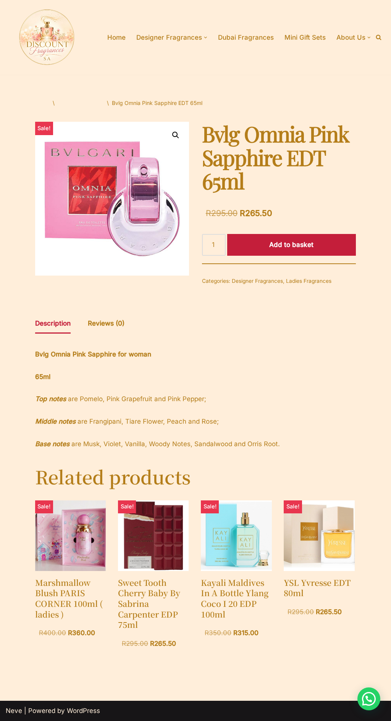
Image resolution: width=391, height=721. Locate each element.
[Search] (378, 37)
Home (116, 37)
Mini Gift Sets (305, 37)
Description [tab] (53, 323)
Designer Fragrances (257, 281)
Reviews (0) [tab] (106, 323)
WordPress (83, 711)
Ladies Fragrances (81, 103)
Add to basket (291, 244)
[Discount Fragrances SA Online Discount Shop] (47, 37)
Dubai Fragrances (246, 37)
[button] (205, 37)
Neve (14, 711)
